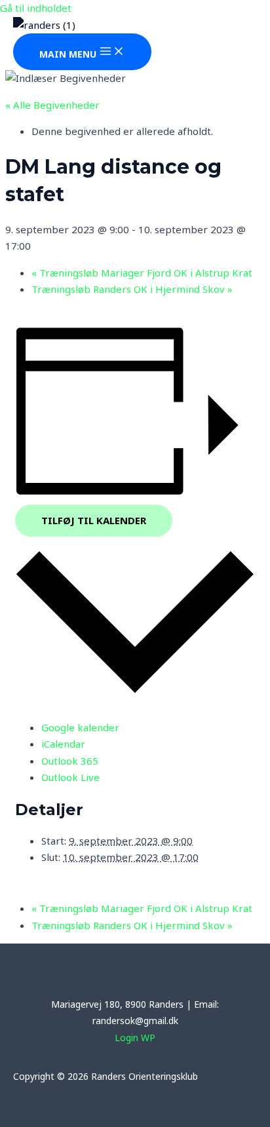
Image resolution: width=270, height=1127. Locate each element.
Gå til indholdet (35, 7)
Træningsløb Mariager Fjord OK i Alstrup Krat (141, 272)
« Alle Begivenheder (52, 104)
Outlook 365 (69, 760)
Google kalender (80, 727)
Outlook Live (70, 777)
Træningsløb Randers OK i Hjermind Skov (132, 289)
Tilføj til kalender (93, 520)
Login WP (135, 1037)
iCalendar (63, 743)
